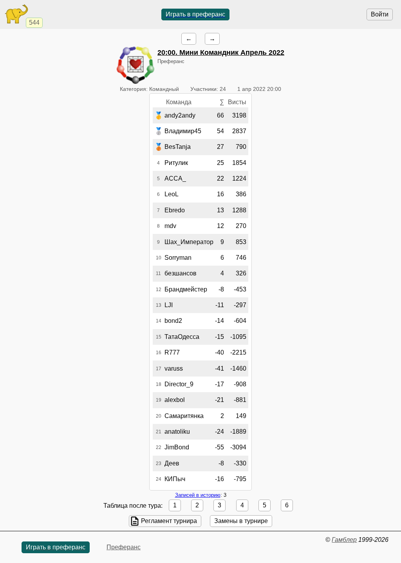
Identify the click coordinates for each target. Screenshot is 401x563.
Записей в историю (197, 495)
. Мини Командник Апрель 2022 (220, 52)
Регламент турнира (169, 521)
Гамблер (344, 539)
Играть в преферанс (195, 14)
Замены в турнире (241, 521)
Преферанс (124, 547)
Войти (379, 14)
